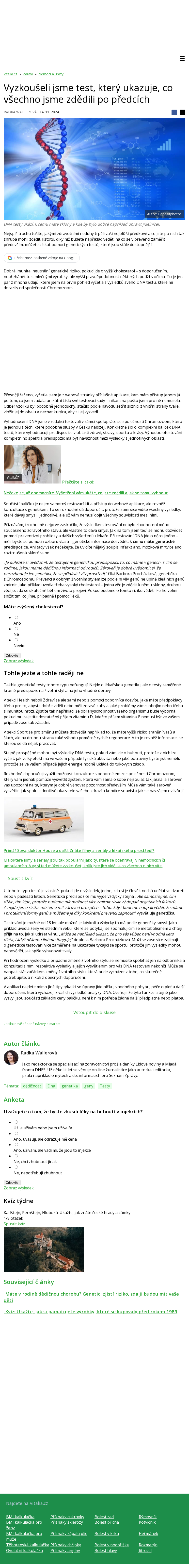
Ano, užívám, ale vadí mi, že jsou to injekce (52, 1150)
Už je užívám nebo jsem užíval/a (43, 1128)
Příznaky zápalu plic (68, 1533)
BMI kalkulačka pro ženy (24, 1525)
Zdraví (28, 74)
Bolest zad (104, 1516)
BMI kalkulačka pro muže (24, 1536)
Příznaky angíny (65, 1550)
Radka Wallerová (20, 112)
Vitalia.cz (10, 74)
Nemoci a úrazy (50, 74)
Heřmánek (148, 1533)
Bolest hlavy (105, 1550)
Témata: (11, 1086)
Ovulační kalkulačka (24, 1550)
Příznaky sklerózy (66, 1522)
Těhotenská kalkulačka (27, 1545)
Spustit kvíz (20, 878)
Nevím (19, 645)
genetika (70, 1086)
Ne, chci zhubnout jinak (35, 1161)
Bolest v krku (106, 1533)
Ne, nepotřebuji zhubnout (38, 1173)
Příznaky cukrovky (67, 1516)
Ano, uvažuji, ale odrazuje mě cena (45, 1139)
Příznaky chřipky (65, 1545)
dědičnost (32, 1086)
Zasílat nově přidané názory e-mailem (32, 1023)
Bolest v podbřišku (111, 1545)
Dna (51, 1086)
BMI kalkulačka (20, 1516)
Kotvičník (147, 1522)
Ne (16, 634)
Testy (105, 1086)
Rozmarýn (148, 1545)
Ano (17, 623)
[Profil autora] (11, 1057)
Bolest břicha (106, 1522)
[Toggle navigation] (182, 58)
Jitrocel (145, 1550)
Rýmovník (148, 1516)
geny (88, 1086)
